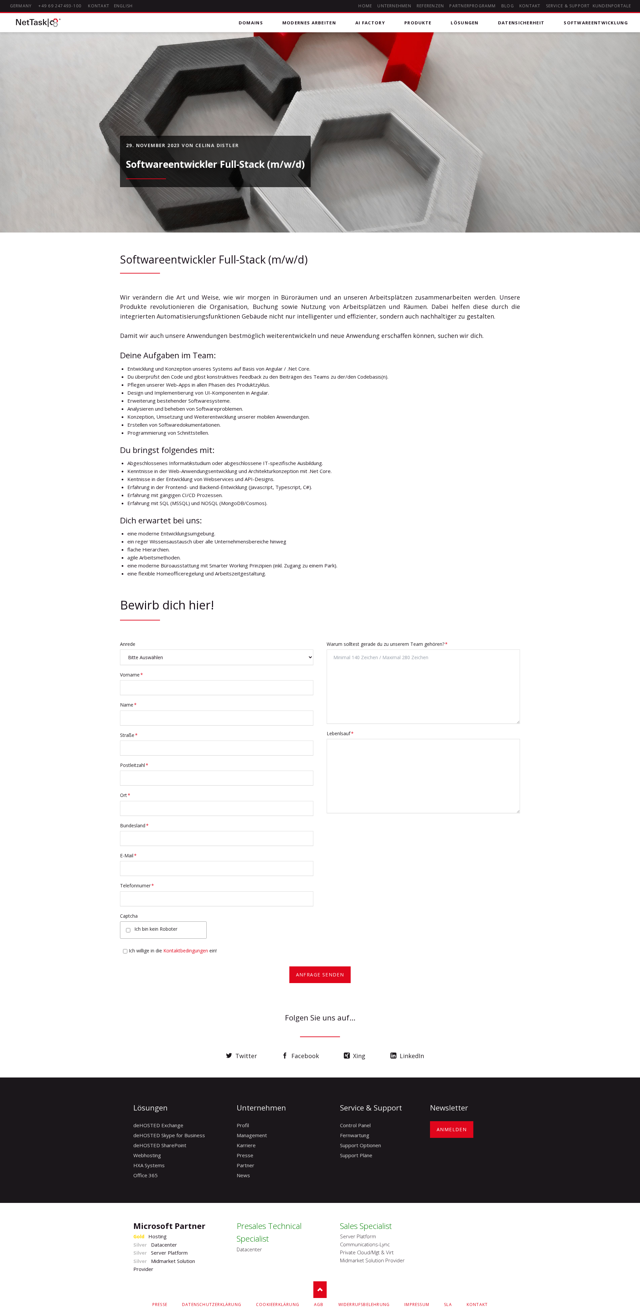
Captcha (129, 916)
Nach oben (320, 1289)
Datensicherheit (521, 23)
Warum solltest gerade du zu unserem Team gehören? (387, 643)
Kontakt (530, 6)
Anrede (127, 644)
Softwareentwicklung (596, 23)
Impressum (416, 1304)
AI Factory (370, 23)
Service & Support (568, 6)
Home (365, 6)
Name (130, 704)
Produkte (417, 23)
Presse (159, 1304)
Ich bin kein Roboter (155, 929)
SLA (448, 1304)
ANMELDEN (452, 1129)
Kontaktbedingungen (185, 950)
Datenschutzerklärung (211, 1304)
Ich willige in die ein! (173, 950)
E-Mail (130, 855)
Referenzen (430, 6)
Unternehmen (394, 6)
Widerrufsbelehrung (364, 1304)
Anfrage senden (320, 974)
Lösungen (464, 23)
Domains (251, 23)
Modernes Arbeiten (309, 23)
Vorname (131, 674)
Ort (130, 795)
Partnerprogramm (472, 6)
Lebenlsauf (340, 733)
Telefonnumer (137, 885)
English (123, 6)
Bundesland (134, 825)
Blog (507, 6)
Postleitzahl (134, 765)
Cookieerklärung (277, 1304)
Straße (130, 735)
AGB (319, 1304)
